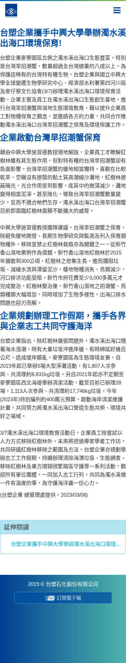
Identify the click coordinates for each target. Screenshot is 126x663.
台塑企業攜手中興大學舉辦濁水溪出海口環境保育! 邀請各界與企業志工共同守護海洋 (66, 544)
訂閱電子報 (69, 598)
